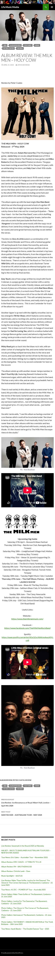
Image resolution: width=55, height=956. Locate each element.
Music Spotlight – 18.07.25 (12, 876)
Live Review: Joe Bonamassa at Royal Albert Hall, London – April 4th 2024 (26, 803)
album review (15, 45)
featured (28, 45)
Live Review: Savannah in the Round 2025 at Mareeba (22, 846)
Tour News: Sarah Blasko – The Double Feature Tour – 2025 (25, 929)
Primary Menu (52, 7)
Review (20, 48)
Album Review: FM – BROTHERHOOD (16, 866)
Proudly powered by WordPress (12, 953)
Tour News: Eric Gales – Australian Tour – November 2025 (24, 857)
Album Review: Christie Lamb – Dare (15, 871)
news (37, 45)
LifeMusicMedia (23, 65)
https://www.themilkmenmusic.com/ (27, 619)
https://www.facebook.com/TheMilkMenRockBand (27, 628)
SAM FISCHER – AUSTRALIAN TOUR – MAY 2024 (21, 813)
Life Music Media (10, 7)
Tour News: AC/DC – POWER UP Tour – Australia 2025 (23, 890)
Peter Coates (8, 48)
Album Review (6, 780)
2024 (5, 45)
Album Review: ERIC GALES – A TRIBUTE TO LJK (21, 862)
